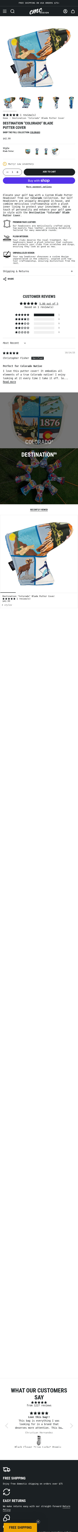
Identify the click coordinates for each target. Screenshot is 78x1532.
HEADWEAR (39, 785)
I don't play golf (39, 808)
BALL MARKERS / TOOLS (39, 773)
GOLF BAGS (39, 797)
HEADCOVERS (39, 762)
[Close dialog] (71, 720)
